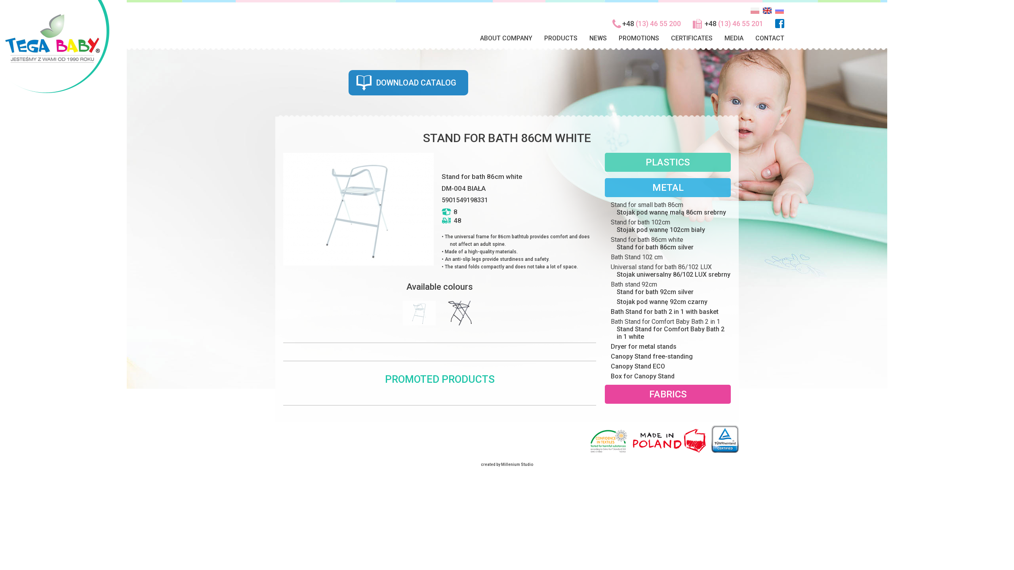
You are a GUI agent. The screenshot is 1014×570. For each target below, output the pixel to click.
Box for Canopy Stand (643, 376)
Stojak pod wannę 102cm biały (661, 230)
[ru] (779, 13)
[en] (767, 13)
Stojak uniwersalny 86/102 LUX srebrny (673, 274)
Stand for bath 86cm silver (655, 247)
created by (490, 464)
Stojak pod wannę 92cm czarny (662, 302)
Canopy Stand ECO (638, 366)
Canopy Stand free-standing (652, 356)
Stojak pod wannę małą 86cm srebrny (671, 212)
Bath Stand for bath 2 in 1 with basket (665, 311)
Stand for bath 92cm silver (655, 292)
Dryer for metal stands (644, 346)
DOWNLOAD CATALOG (416, 82)
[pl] (755, 13)
